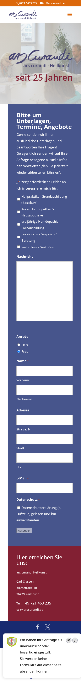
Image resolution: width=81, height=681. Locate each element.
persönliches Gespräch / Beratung (39, 237)
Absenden (24, 530)
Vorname (23, 380)
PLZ (19, 467)
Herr (25, 345)
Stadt (20, 448)
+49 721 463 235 (37, 603)
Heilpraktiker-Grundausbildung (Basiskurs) (44, 199)
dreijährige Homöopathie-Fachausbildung (40, 224)
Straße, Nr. (24, 429)
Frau (25, 351)
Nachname (24, 399)
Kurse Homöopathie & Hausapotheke (37, 212)
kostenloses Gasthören (38, 247)
